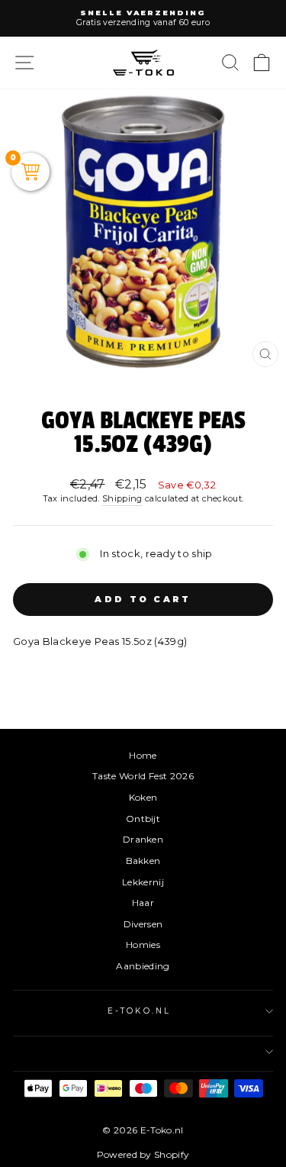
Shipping (122, 498)
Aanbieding (142, 966)
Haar (143, 902)
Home (142, 755)
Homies (143, 944)
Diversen (143, 924)
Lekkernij (143, 882)
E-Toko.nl (139, 1011)
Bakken (143, 860)
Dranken (143, 839)
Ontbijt (143, 818)
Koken (143, 797)
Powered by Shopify (143, 1154)
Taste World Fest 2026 (143, 776)
